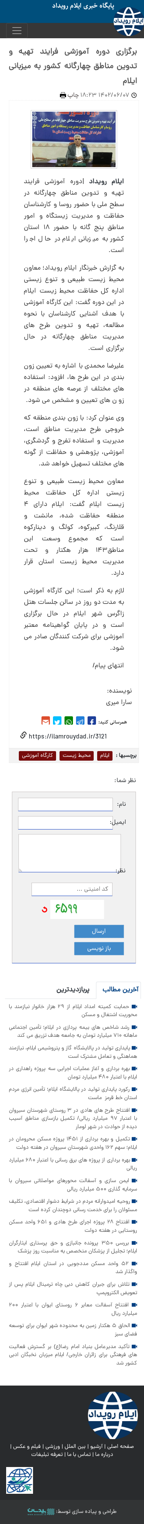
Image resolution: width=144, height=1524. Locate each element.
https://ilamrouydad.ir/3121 (67, 737)
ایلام (104, 755)
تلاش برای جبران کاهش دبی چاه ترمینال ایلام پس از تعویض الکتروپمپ (73, 1288)
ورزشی (52, 1447)
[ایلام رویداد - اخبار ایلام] (113, 1415)
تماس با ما (79, 1455)
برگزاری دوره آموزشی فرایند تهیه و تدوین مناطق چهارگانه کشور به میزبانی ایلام (73, 67)
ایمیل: (119, 822)
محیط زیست (77, 755)
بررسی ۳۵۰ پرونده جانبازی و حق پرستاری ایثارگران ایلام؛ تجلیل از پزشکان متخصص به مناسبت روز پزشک (73, 1247)
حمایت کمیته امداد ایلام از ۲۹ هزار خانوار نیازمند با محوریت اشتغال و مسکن (73, 1011)
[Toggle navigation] (17, 30)
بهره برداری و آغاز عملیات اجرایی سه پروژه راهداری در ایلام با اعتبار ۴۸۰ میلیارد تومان (73, 1073)
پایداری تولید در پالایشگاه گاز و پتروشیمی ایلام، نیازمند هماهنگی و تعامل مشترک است (73, 1052)
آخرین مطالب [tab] (121, 990)
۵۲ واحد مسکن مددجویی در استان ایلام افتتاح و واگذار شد (73, 1268)
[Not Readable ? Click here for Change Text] (44, 909)
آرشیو (96, 1447)
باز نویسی (99, 948)
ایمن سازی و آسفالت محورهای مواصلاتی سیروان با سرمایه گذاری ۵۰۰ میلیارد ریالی (73, 1185)
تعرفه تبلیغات (47, 1455)
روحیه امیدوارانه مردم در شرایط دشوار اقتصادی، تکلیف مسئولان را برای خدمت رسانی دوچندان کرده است (73, 1205)
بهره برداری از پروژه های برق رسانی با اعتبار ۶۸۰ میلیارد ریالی (73, 1164)
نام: (121, 804)
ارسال (99, 931)
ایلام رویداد (106, 182)
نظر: (123, 871)
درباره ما (104, 1455)
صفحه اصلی (120, 1447)
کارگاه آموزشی (37, 755)
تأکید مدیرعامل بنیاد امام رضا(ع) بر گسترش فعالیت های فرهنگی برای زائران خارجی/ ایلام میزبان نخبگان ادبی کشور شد (73, 1355)
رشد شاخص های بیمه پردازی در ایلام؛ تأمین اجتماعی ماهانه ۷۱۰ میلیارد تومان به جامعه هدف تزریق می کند (73, 1031)
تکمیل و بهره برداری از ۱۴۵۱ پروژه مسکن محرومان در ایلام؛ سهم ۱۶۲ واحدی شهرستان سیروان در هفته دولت (73, 1143)
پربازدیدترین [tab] (72, 990)
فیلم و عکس (27, 1447)
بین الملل (75, 1447)
